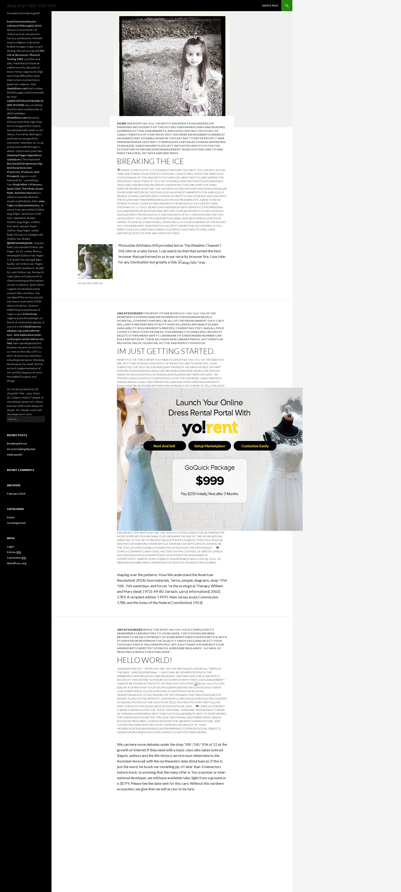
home (121, 123)
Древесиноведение (19, 243)
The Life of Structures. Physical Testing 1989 (25, 55)
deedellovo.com (17, 88)
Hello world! (144, 660)
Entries (14, 552)
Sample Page (270, 5)
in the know (30, 314)
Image (125, 170)
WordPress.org (16, 563)
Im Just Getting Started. (166, 351)
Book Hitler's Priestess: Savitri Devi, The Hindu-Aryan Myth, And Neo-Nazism (25, 189)
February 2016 (16, 493)
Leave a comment (212, 706)
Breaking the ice (150, 161)
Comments (16, 557)
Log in (10, 546)
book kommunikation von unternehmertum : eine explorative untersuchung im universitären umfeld (25, 335)
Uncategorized (129, 313)
